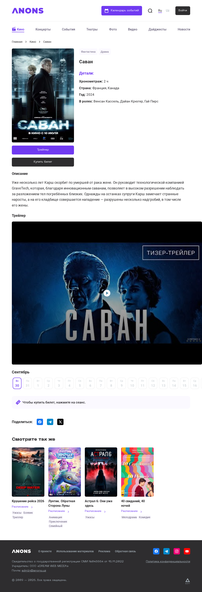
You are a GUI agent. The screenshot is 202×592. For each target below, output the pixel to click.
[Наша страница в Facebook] (156, 551)
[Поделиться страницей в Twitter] (60, 422)
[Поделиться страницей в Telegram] (50, 422)
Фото (113, 29)
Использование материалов (75, 551)
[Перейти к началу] (27, 11)
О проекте (45, 551)
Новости (184, 29)
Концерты (43, 29)
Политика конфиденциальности (168, 561)
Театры (92, 29)
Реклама (104, 551)
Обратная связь (125, 551)
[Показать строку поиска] (150, 11)
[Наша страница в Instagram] (177, 551)
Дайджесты (157, 29)
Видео (132, 29)
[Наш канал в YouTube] (187, 551)
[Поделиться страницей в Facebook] (40, 422)
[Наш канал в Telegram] (166, 551)
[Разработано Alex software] (187, 581)
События (68, 29)
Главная (17, 41)
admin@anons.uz (34, 570)
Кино (20, 29)
